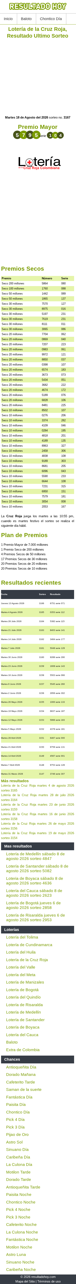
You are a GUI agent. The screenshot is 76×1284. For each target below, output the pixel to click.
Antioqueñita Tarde (23, 1187)
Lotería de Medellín (23, 1012)
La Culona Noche (22, 1232)
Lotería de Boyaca (22, 1027)
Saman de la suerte (24, 1089)
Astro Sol (14, 1142)
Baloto (26, 19)
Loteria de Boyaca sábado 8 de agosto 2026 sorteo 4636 (34, 881)
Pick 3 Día (15, 1127)
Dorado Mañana (21, 1074)
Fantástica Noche (22, 1239)
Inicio (8, 19)
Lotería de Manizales (25, 982)
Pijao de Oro (17, 1134)
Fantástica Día (19, 1097)
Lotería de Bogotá (22, 990)
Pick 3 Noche (18, 1217)
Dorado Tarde (18, 1179)
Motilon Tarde (18, 1172)
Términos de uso (49, 1281)
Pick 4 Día (15, 1119)
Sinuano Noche (20, 1262)
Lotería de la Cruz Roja (27, 960)
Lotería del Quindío (23, 997)
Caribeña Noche (21, 1269)
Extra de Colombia (23, 1050)
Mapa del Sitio (25, 1281)
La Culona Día (19, 1164)
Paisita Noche (18, 1194)
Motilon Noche (19, 1247)
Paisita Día (16, 1104)
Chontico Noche (20, 1202)
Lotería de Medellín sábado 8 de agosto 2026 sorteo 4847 (35, 856)
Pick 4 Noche (18, 1209)
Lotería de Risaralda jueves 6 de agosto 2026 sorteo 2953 (35, 917)
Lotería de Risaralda (24, 1005)
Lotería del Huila (21, 952)
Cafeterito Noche (21, 1224)
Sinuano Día (17, 1149)
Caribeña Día (18, 1157)
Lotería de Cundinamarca (29, 945)
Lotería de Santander (25, 1020)
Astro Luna (16, 1254)
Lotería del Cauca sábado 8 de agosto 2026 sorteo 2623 (34, 893)
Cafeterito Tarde (20, 1082)
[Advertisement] (38, 77)
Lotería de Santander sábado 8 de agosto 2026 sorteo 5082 (37, 868)
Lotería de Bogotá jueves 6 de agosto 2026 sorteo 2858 (33, 905)
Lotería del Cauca (22, 1035)
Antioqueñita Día (21, 1067)
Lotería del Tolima (22, 937)
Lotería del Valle (20, 967)
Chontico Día (51, 19)
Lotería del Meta (20, 975)
